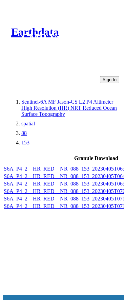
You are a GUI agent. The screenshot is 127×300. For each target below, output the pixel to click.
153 (25, 142)
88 (24, 133)
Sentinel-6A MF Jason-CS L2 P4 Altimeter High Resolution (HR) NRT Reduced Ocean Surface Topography (69, 108)
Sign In (110, 79)
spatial (28, 123)
